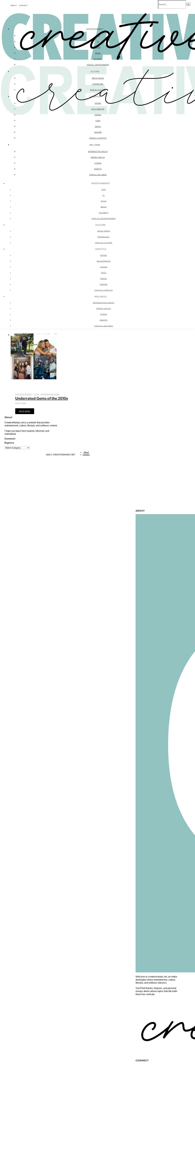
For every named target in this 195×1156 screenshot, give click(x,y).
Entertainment (23, 394)
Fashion (98, 132)
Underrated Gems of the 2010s (41, 399)
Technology (97, 84)
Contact (23, 5)
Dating (98, 103)
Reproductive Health (98, 151)
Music (98, 47)
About (14, 5)
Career (98, 115)
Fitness (97, 163)
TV (98, 41)
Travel (98, 126)
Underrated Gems (50, 394)
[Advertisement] (157, 462)
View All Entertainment (98, 65)
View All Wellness (97, 175)
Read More (24, 411)
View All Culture (98, 90)
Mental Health (98, 157)
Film (98, 36)
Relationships (97, 109)
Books (98, 53)
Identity (98, 169)
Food (98, 121)
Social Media (98, 78)
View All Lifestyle (97, 138)
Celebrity (97, 59)
